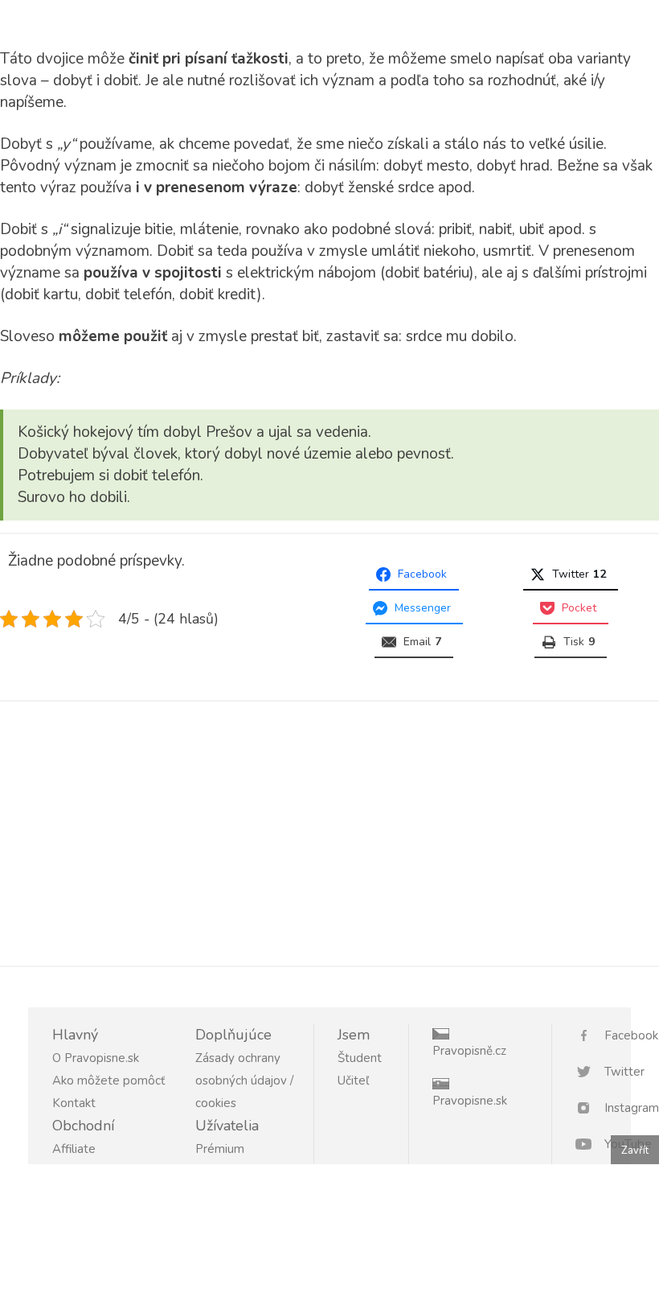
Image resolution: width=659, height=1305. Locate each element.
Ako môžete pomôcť (108, 1080)
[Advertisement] (329, 830)
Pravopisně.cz (469, 1051)
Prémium (219, 1149)
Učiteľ (353, 1080)
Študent (360, 1058)
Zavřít (635, 1150)
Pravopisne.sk (469, 1101)
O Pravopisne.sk (95, 1058)
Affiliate (74, 1149)
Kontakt (74, 1103)
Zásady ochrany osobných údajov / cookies (244, 1080)
